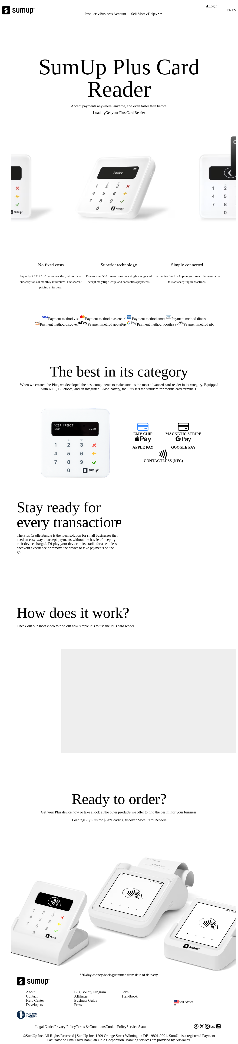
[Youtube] (213, 1027)
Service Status (136, 1027)
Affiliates (81, 996)
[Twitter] (202, 1027)
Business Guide (85, 1000)
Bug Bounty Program (90, 992)
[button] (199, 1005)
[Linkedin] (218, 1027)
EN (229, 10)
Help (151, 14)
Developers (34, 1005)
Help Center (35, 1000)
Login (212, 6)
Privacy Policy (65, 1027)
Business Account (113, 14)
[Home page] (33, 984)
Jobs (125, 992)
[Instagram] (207, 1027)
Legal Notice (44, 1027)
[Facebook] (196, 1027)
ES (234, 10)
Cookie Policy (116, 1027)
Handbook (130, 996)
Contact (31, 996)
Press (78, 1005)
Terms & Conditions (91, 1027)
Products (91, 14)
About (30, 992)
